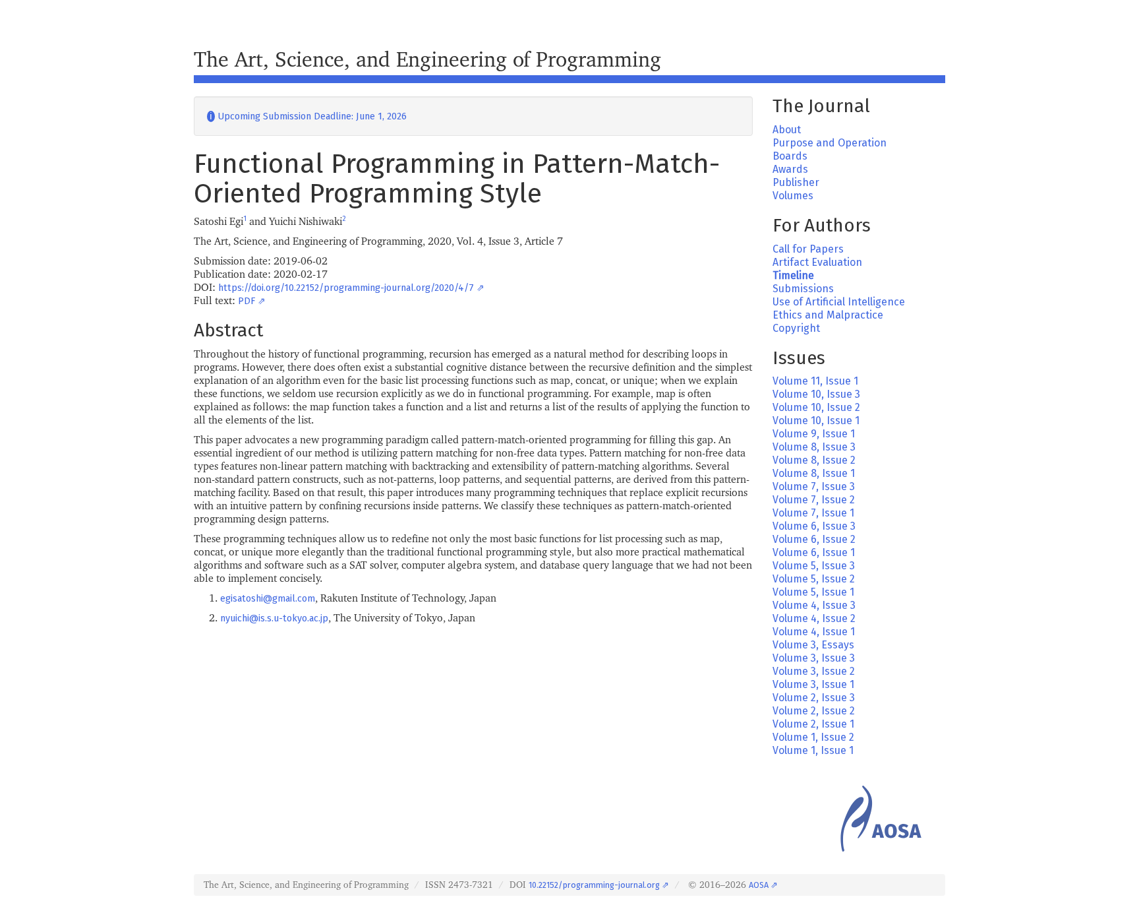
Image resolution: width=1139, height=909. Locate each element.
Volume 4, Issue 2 (814, 618)
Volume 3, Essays (813, 645)
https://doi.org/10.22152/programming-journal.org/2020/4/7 (346, 288)
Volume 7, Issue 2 (814, 499)
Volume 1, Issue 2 (813, 737)
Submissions (803, 288)
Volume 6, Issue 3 (814, 526)
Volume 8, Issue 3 (814, 447)
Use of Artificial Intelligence (839, 302)
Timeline (793, 275)
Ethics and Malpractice (828, 315)
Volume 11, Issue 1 (815, 381)
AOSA (759, 885)
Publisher (796, 182)
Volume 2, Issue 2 (814, 711)
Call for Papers (808, 249)
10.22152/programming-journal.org (594, 885)
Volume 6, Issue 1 (814, 552)
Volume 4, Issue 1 (814, 631)
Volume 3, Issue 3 (814, 658)
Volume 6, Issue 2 (814, 539)
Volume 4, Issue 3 (814, 605)
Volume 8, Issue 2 (814, 460)
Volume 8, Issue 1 (814, 473)
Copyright (796, 328)
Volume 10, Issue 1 (816, 420)
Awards (790, 169)
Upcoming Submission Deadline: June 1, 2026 (307, 116)
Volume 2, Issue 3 (814, 697)
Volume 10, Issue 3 (816, 394)
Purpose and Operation (830, 143)
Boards (790, 156)
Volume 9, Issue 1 (814, 433)
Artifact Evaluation (817, 262)
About (787, 129)
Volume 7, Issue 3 (814, 486)
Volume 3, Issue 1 (813, 684)
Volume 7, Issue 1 (813, 513)
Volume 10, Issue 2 (816, 407)
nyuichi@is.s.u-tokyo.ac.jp (274, 618)
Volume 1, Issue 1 (813, 750)
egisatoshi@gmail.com (267, 598)
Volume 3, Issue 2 (814, 671)
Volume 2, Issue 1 (813, 724)
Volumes (793, 195)
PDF (246, 301)
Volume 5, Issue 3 (814, 565)
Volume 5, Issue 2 (814, 579)
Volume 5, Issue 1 (813, 592)
